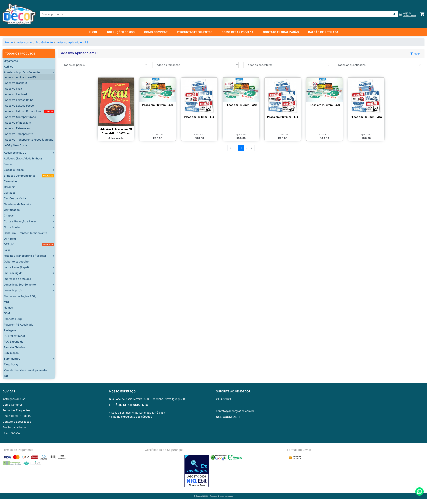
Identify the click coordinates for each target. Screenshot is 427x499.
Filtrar (416, 53)
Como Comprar (156, 32)
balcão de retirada (323, 32)
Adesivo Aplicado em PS (72, 42)
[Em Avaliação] (197, 471)
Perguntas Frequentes (194, 32)
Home (9, 42)
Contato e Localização (281, 32)
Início (93, 32)
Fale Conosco (11, 433)
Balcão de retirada (14, 427)
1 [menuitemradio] (241, 148)
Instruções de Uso (120, 32)
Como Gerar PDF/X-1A (238, 32)
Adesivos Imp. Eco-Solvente (35, 42)
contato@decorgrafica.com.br (235, 411)
